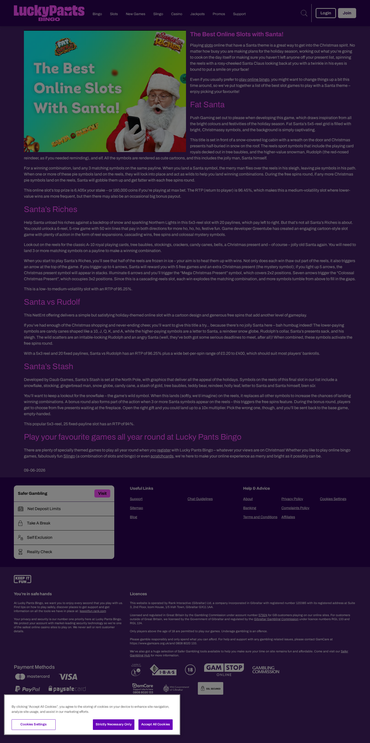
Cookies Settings (33, 724)
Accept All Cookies (155, 724)
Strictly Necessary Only (114, 724)
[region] (92, 714)
